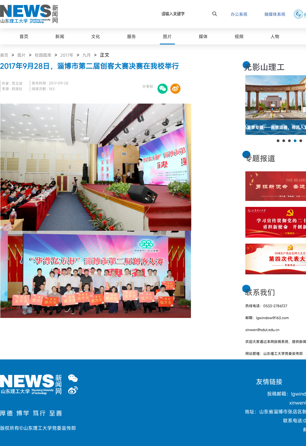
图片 (21, 55)
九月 (86, 55)
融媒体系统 (274, 14)
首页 (4, 55)
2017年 (67, 55)
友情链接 (269, 381)
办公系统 (239, 14)
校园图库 (43, 55)
